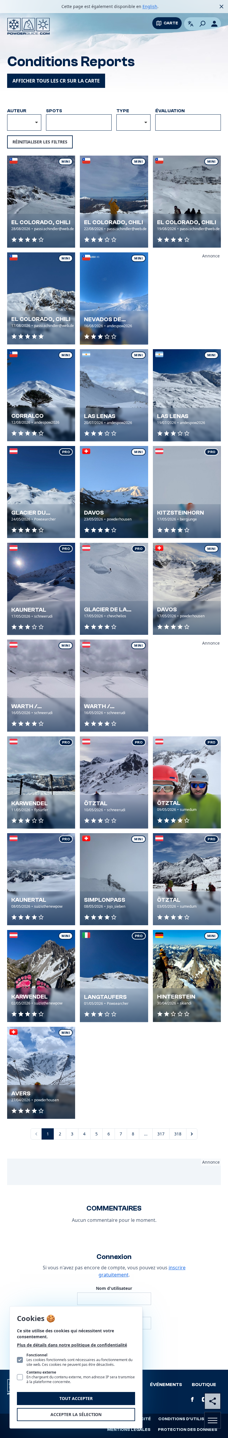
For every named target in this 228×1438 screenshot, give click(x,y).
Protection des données (187, 1429)
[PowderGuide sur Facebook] (192, 1399)
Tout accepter (76, 1398)
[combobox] (24, 122)
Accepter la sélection (76, 1414)
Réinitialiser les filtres (39, 142)
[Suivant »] (191, 1134)
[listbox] (133, 122)
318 (177, 1134)
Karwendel (29, 803)
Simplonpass (104, 899)
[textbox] (79, 121)
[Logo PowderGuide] (28, 26)
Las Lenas (99, 416)
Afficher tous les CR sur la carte (56, 80)
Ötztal (95, 803)
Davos (94, 512)
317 (160, 1134)
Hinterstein (176, 996)
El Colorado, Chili (40, 222)
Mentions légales (129, 1429)
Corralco (27, 415)
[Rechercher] (202, 23)
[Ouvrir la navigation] (212, 1420)
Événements (166, 1384)
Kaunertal (28, 609)
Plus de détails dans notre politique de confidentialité (72, 1345)
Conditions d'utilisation (187, 1419)
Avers (21, 1093)
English (149, 6)
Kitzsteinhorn (180, 512)
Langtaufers (105, 997)
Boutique (204, 1384)
